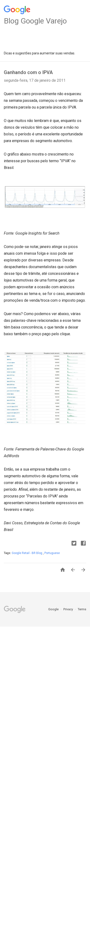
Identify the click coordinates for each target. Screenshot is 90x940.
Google (53, 609)
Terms (82, 609)
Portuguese (52, 553)
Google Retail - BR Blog (27, 553)
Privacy (68, 609)
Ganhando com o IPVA (28, 72)
